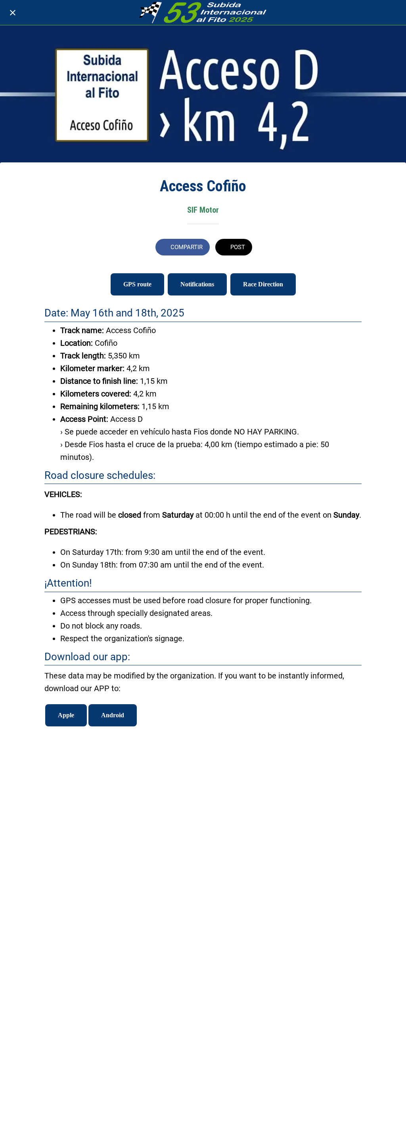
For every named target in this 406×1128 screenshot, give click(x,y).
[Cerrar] (12, 12)
